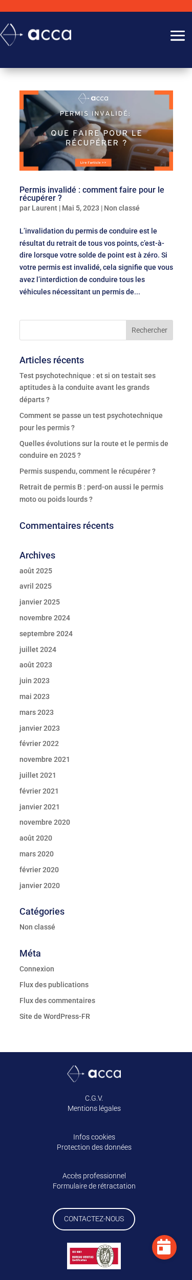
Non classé (122, 208)
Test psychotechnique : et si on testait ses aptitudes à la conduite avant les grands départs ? (87, 387)
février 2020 (39, 870)
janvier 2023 (39, 728)
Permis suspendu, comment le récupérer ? (87, 471)
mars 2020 (36, 854)
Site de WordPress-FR (54, 1016)
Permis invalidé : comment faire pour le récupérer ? (91, 194)
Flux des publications (54, 985)
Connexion (36, 969)
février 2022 (39, 743)
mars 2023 (36, 712)
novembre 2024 (44, 618)
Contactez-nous (94, 1219)
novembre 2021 (44, 759)
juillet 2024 (37, 649)
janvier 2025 (39, 602)
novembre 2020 (44, 822)
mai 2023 (34, 696)
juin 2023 (34, 681)
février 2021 (39, 791)
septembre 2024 (46, 634)
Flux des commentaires (57, 1000)
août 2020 (35, 838)
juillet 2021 (37, 775)
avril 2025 (35, 586)
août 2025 (35, 571)
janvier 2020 (39, 885)
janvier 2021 (39, 807)
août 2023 (35, 665)
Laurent (44, 208)
